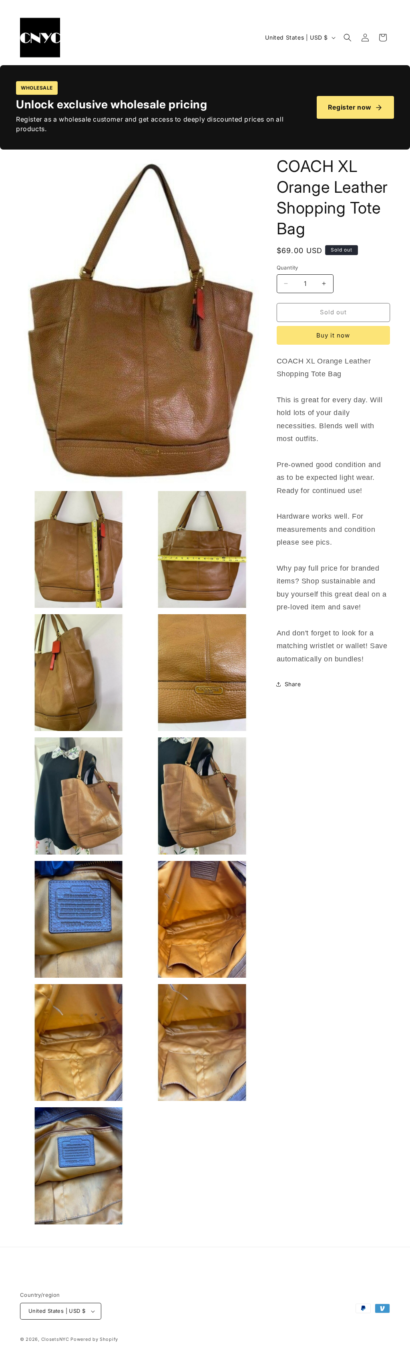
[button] (347, 37)
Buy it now (333, 335)
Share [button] (293, 684)
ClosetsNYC (55, 1339)
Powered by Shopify (94, 1339)
